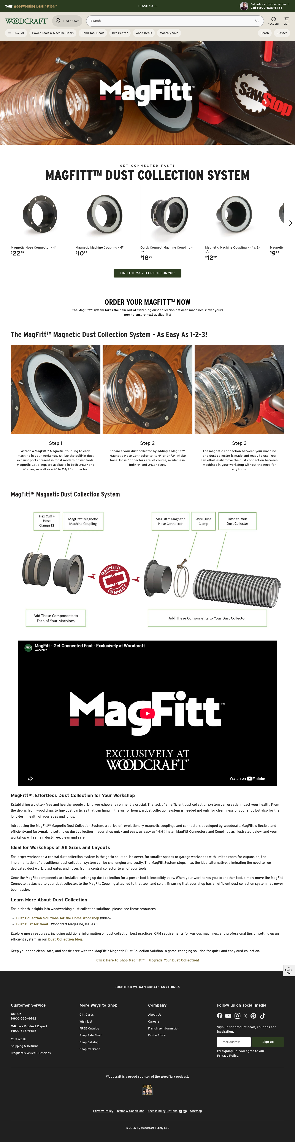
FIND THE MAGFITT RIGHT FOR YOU (147, 273)
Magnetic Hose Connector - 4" (33, 247)
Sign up (268, 1042)
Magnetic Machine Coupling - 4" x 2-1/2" (232, 250)
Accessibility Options (163, 1111)
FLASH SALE (147, 6)
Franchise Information (163, 1028)
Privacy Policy (227, 1056)
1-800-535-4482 (23, 1018)
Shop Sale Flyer (90, 1035)
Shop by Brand (89, 1049)
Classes (282, 33)
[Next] (290, 223)
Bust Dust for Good (32, 924)
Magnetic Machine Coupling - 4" (100, 247)
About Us (154, 1014)
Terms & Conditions (130, 1111)
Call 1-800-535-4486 (266, 8)
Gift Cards (86, 1014)
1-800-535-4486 (23, 1031)
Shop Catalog (88, 1042)
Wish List (85, 1021)
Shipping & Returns (24, 1046)
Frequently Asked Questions (31, 1053)
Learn (265, 33)
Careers (153, 1021)
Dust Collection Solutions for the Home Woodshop (57, 918)
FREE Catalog (89, 1028)
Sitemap (196, 1111)
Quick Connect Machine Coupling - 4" (166, 250)
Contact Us (19, 1039)
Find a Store (157, 1035)
